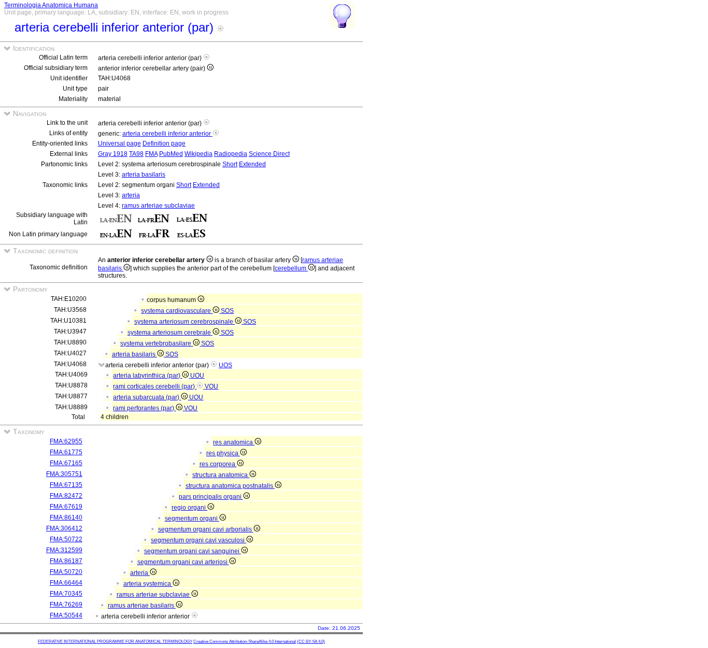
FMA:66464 (66, 582)
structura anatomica (220, 475)
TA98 (136, 153)
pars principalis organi (211, 496)
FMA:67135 (66, 484)
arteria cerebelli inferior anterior (167, 133)
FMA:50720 (66, 571)
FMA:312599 (64, 550)
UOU (197, 375)
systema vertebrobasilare (156, 343)
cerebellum (291, 268)
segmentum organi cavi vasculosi (198, 540)
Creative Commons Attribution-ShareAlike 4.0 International (244, 641)
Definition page (164, 143)
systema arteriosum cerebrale (170, 332)
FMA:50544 (66, 615)
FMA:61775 (66, 452)
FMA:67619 (66, 506)
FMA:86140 (66, 517)
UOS (225, 365)
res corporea (218, 464)
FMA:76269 (66, 604)
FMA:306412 (64, 528)
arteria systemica (148, 583)
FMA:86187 (66, 561)
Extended (252, 164)
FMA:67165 (66, 463)
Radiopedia (230, 153)
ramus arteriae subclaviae (158, 205)
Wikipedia (199, 153)
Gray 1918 (113, 153)
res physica (223, 453)
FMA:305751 (64, 474)
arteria (131, 195)
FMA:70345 (66, 593)
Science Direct (269, 153)
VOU (211, 386)
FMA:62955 (66, 441)
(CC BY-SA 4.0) (311, 641)
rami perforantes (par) (144, 408)
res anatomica (233, 442)
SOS (227, 310)
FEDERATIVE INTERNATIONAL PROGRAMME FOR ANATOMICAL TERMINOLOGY (115, 641)
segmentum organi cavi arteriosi (183, 562)
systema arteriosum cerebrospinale (184, 321)
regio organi (189, 507)
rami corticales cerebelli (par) (154, 386)
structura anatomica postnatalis (230, 485)
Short (229, 164)
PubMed (171, 153)
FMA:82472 (66, 495)
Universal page (119, 143)
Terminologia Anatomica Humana (51, 5)
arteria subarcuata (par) (147, 397)
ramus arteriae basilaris (142, 605)
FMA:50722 (66, 539)
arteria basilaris (143, 174)
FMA (151, 153)
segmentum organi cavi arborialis (205, 529)
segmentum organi (192, 518)
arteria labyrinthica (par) (147, 375)
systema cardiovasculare (177, 310)
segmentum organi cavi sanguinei (192, 551)
